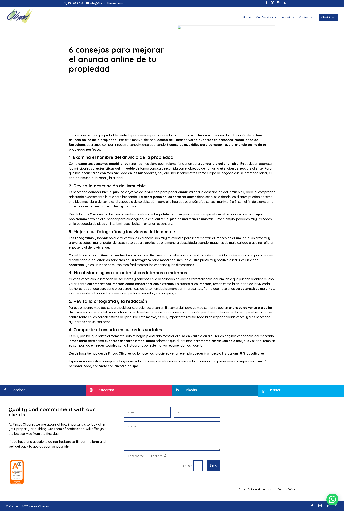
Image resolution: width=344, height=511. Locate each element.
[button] (332, 499)
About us (288, 17)
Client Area (328, 17)
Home (247, 17)
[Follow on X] (336, 505)
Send (213, 465)
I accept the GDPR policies (145, 456)
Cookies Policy (286, 489)
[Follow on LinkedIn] (328, 505)
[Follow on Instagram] (320, 505)
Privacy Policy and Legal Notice (257, 489)
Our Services (264, 17)
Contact (304, 17)
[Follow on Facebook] (312, 505)
